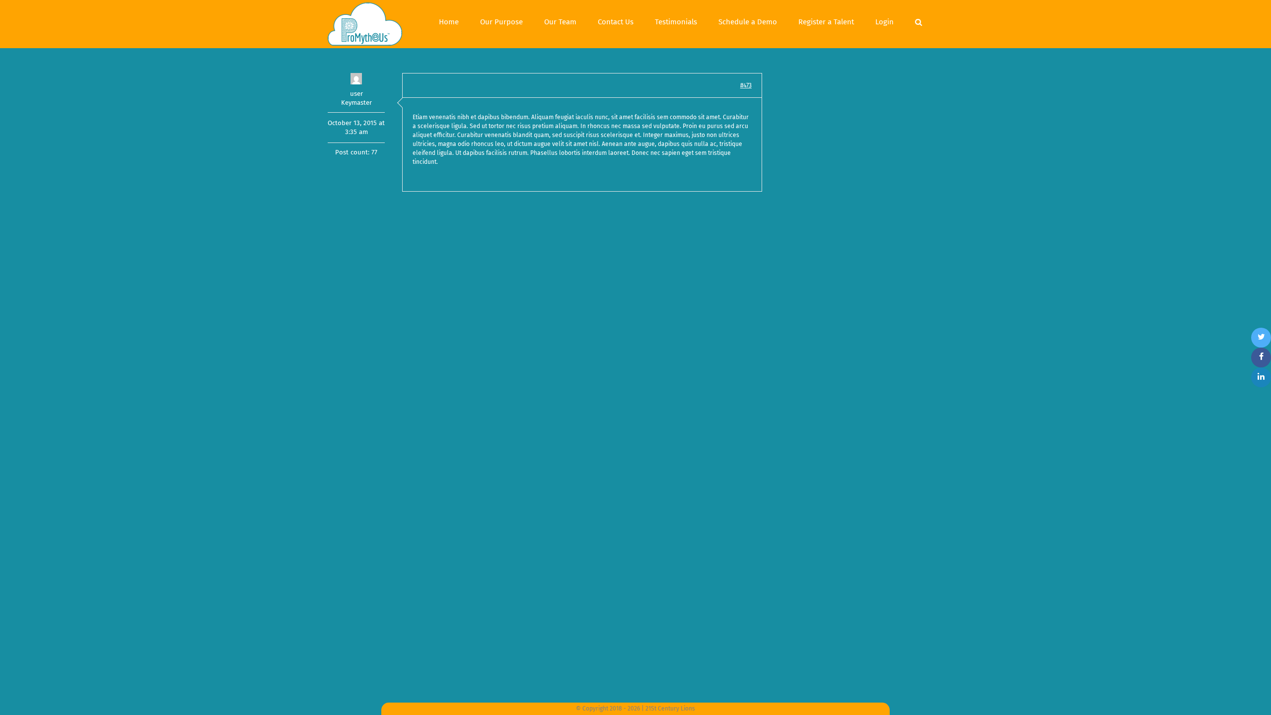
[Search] (918, 21)
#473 (746, 85)
